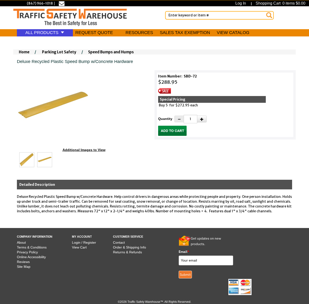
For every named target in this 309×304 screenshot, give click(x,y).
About (21, 242)
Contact (119, 242)
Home (24, 52)
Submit (185, 274)
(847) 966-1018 (40, 3)
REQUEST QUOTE (94, 32)
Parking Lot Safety (59, 52)
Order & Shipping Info (129, 247)
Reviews (23, 262)
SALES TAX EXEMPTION (185, 32)
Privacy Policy (27, 252)
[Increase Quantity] (202, 119)
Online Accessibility (31, 257)
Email (184, 251)
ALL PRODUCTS (42, 32)
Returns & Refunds (127, 252)
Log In (241, 3)
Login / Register (84, 242)
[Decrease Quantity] (179, 119)
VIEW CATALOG (233, 32)
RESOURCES (139, 32)
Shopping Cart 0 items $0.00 (280, 3)
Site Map (23, 267)
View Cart (79, 247)
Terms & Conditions (32, 247)
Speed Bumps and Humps (111, 52)
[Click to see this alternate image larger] (26, 159)
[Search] (269, 15)
